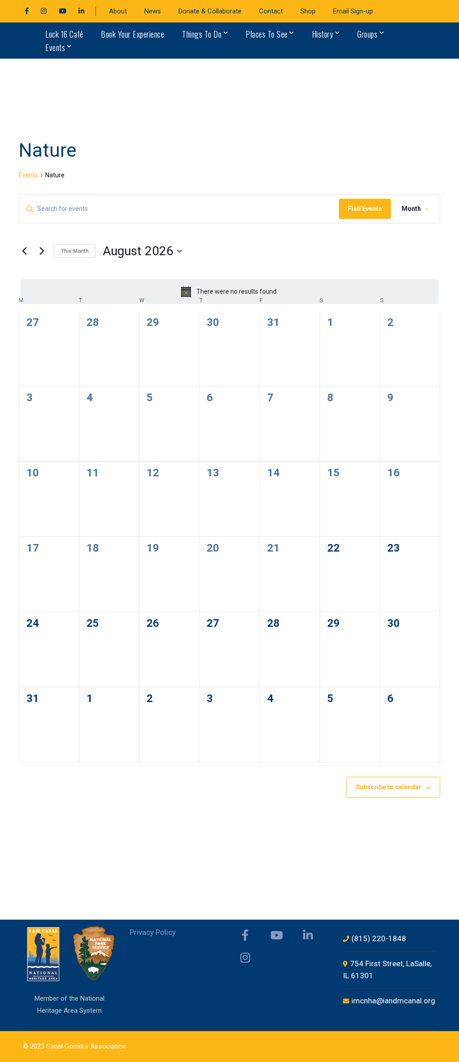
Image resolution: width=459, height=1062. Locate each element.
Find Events (365, 208)
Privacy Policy (153, 932)
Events (28, 175)
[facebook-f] (245, 935)
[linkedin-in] (308, 935)
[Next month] (41, 251)
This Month (75, 251)
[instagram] (245, 958)
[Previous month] (24, 251)
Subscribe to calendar (388, 787)
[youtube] (277, 935)
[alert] (229, 291)
